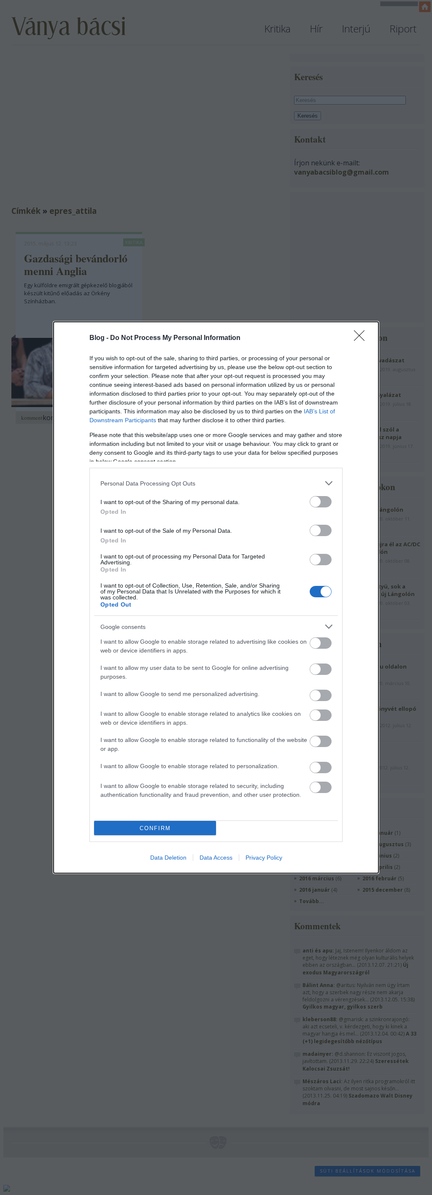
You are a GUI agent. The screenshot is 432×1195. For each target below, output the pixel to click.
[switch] (321, 501)
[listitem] (216, 483)
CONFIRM (155, 828)
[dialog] (216, 597)
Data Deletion (168, 857)
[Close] (362, 338)
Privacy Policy (264, 857)
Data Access (216, 857)
